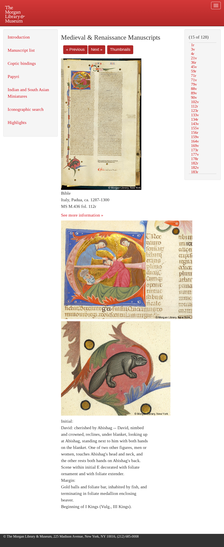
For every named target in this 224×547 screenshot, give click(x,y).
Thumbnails (120, 49)
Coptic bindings (22, 63)
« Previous (75, 49)
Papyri (13, 76)
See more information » (82, 215)
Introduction (19, 37)
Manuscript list (21, 50)
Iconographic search (26, 109)
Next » (96, 49)
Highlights (17, 122)
